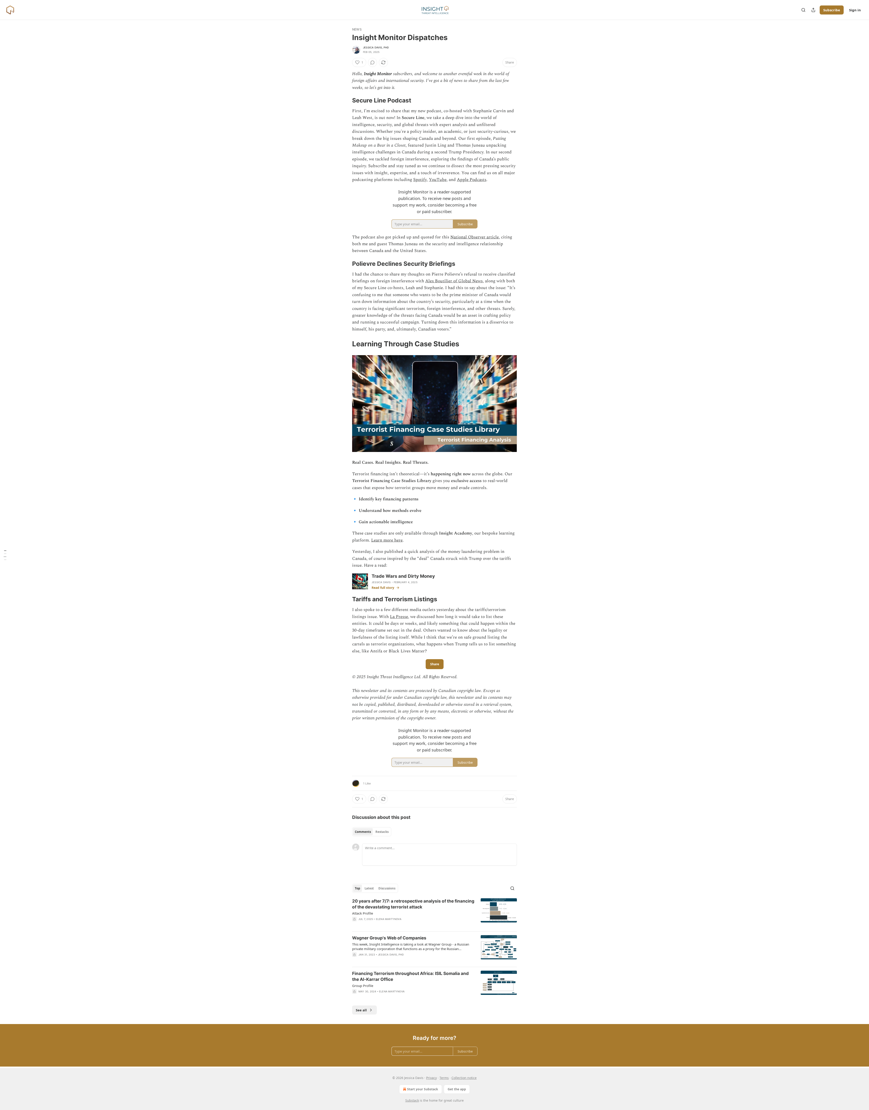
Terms (444, 1078)
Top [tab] (357, 888)
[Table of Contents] (5, 555)
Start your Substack (422, 1089)
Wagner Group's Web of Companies (389, 938)
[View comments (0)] (372, 62)
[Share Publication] (813, 9)
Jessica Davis (381, 582)
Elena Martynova (388, 919)
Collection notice (464, 1078)
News (357, 29)
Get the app (457, 1089)
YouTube (437, 179)
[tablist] (371, 831)
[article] (434, 912)
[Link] (345, 100)
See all (361, 1010)
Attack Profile (362, 913)
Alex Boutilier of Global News (454, 281)
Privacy (431, 1078)
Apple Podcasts (471, 179)
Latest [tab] (369, 888)
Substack (412, 1100)
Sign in (855, 10)
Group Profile (362, 985)
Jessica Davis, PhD (376, 47)
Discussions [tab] (386, 888)
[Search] (803, 9)
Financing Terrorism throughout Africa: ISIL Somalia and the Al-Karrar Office (410, 976)
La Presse (399, 616)
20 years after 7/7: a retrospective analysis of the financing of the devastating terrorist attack (413, 904)
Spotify (420, 179)
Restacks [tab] (382, 832)
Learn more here (387, 540)
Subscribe (831, 10)
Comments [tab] (363, 832)
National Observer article (474, 237)
